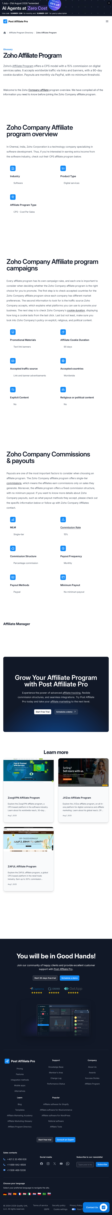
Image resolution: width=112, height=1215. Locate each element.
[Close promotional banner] (109, 3)
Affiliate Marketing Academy (20, 1115)
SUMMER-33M (16, 13)
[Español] (14, 1194)
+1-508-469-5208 (16, 1170)
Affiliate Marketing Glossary (20, 1121)
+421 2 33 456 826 (16, 1159)
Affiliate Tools (56, 1126)
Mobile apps (19, 1085)
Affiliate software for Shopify (56, 1104)
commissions (14, 483)
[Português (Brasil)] (44, 1194)
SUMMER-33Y (42, 13)
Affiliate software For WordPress (56, 1115)
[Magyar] (24, 1194)
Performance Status (56, 1084)
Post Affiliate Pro (63, 969)
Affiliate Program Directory (21, 32)
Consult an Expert (65, 1139)
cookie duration (76, 310)
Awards (92, 1072)
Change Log (56, 1078)
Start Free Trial (43, 712)
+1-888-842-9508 (16, 1164)
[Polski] (39, 1194)
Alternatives (19, 1091)
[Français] (19, 1194)
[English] (9, 1194)
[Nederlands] (34, 1194)
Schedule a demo (64, 712)
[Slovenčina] (49, 1194)
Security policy (58, 1205)
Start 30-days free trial (45, 978)
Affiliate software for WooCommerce (56, 1110)
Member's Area (56, 1072)
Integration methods (20, 1080)
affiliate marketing (60, 701)
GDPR (46, 1209)
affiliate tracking (72, 692)
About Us (92, 1067)
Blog (20, 1104)
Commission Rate (70, 527)
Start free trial (44, 1139)
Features (20, 1074)
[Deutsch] (5, 1194)
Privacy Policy (76, 1205)
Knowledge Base (55, 1067)
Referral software (56, 1121)
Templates (19, 1110)
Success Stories (92, 1078)
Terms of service (40, 1205)
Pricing (20, 1068)
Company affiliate (38, 90)
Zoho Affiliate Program (46, 32)
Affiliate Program (22, 66)
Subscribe (102, 1164)
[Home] (4, 32)
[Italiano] (29, 1194)
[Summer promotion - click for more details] (56, 8)
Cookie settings (60, 1209)
